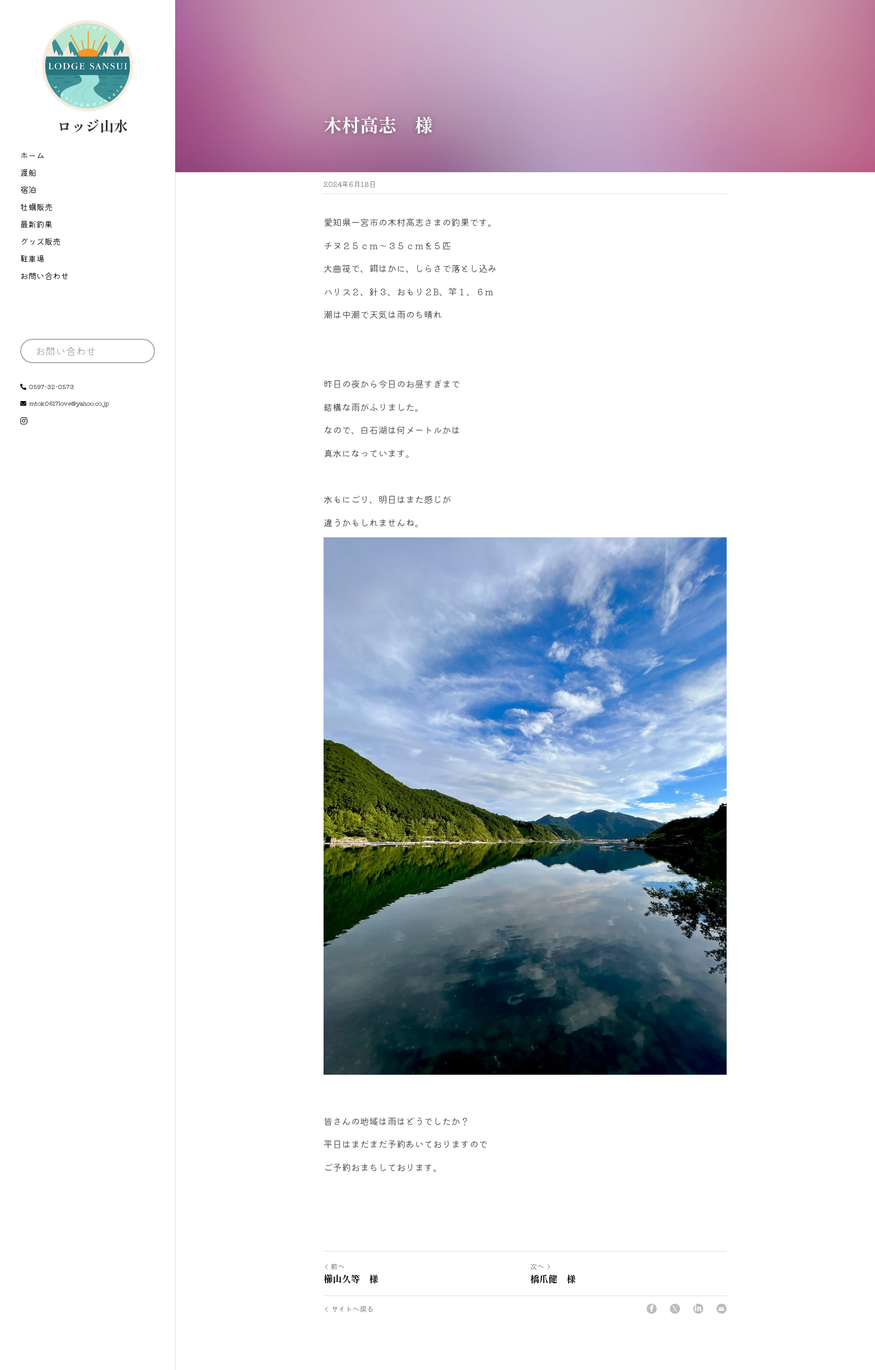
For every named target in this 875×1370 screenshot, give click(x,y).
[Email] (722, 1309)
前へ (338, 1266)
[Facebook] (652, 1309)
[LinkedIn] (698, 1309)
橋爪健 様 (553, 1278)
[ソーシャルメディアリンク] (23, 421)
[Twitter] (675, 1309)
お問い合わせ (65, 350)
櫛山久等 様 (351, 1278)
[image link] (87, 65)
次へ (537, 1266)
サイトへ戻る (352, 1309)
